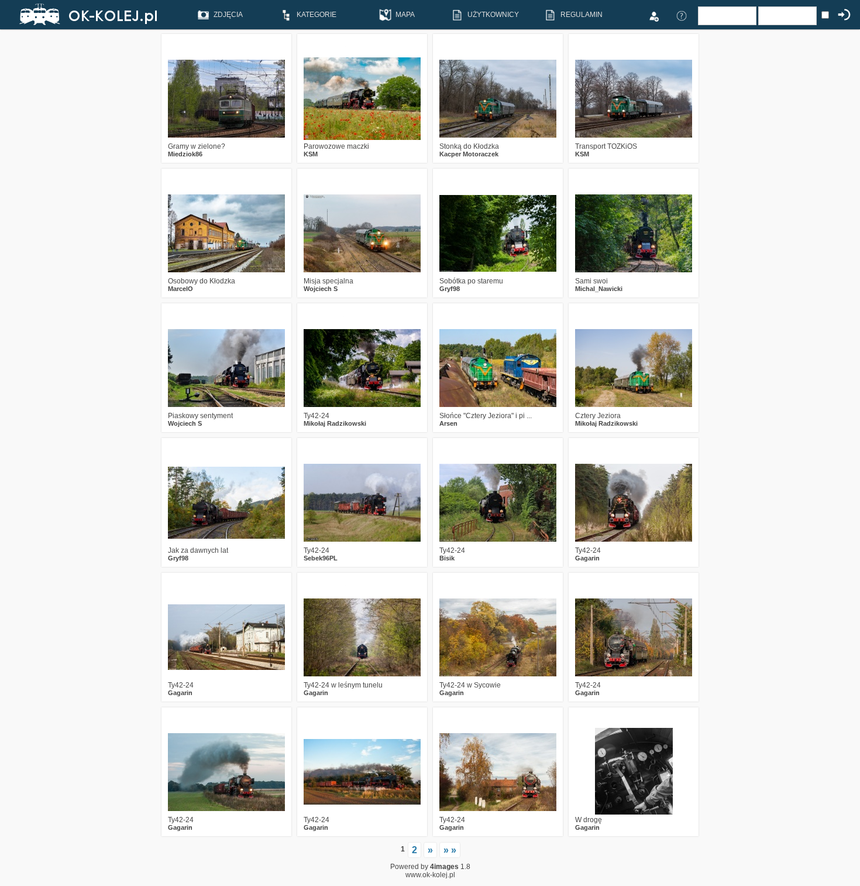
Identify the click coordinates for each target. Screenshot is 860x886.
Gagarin (587, 558)
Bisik (447, 558)
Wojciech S (321, 288)
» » (449, 850)
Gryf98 (449, 288)
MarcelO (180, 288)
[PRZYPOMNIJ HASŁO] (681, 15)
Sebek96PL (321, 558)
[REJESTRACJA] (653, 15)
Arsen (448, 423)
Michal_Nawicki (598, 288)
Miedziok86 (185, 154)
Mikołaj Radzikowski (335, 423)
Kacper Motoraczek (468, 154)
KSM (311, 154)
